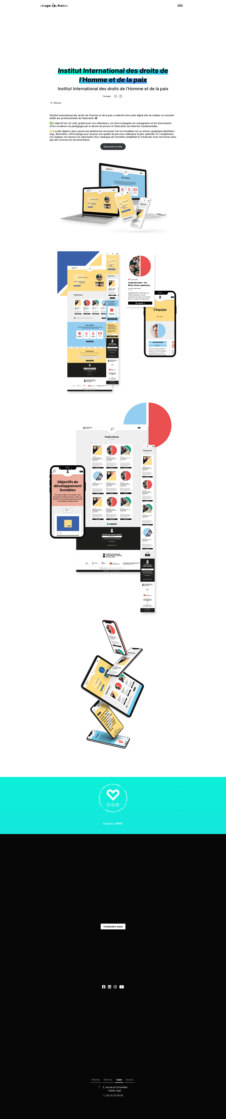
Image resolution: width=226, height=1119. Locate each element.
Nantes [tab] (96, 1079)
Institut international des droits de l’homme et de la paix (82, 115)
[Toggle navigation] (180, 5)
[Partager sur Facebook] (115, 96)
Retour (57, 102)
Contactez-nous (113, 926)
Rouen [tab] (129, 1079)
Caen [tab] (119, 1079)
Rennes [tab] (108, 1079)
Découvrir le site (113, 146)
